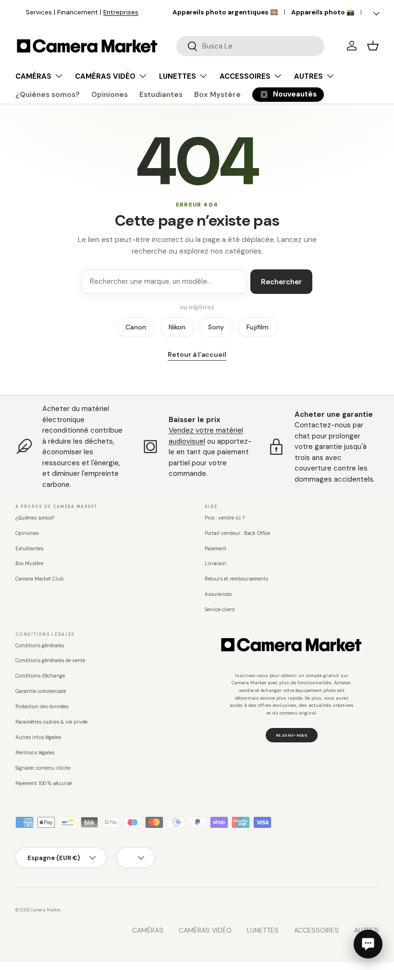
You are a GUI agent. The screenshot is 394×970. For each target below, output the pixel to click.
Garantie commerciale (40, 691)
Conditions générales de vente (50, 660)
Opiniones (109, 94)
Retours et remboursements (236, 579)
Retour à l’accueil (197, 354)
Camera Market (45, 910)
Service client (220, 609)
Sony (216, 327)
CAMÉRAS (147, 930)
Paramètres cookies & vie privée (51, 722)
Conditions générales (39, 646)
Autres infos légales (38, 737)
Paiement (215, 549)
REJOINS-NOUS (292, 735)
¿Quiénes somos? (47, 94)
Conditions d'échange (40, 676)
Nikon (177, 327)
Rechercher (281, 282)
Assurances (218, 594)
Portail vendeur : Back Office (237, 533)
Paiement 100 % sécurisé (43, 783)
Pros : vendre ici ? (225, 518)
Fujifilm (257, 327)
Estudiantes (161, 94)
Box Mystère (217, 94)
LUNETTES (263, 930)
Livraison (215, 563)
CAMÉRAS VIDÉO (205, 930)
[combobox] (250, 46)
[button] (372, 45)
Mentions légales (34, 753)
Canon (135, 327)
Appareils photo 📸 (323, 12)
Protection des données (41, 706)
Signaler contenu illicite (42, 768)
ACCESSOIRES (316, 930)
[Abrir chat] (368, 944)
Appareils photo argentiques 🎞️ (225, 12)
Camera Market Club (39, 579)
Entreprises (110, 12)
